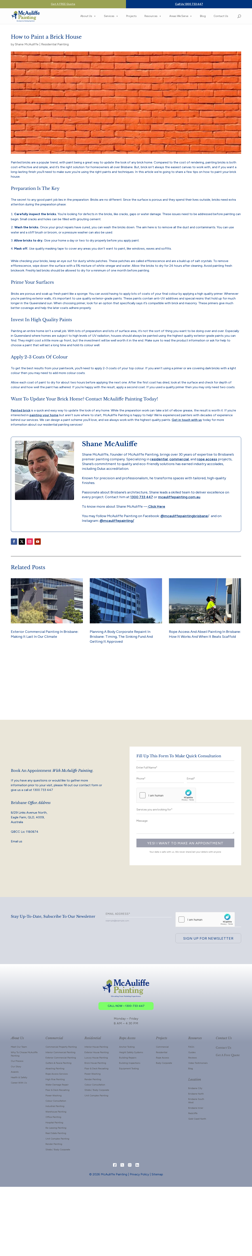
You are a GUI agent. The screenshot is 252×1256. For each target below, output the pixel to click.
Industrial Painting (54, 1106)
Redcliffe (192, 1113)
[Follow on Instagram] (30, 541)
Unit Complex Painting (57, 1138)
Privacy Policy (139, 1174)
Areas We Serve (178, 16)
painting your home (44, 415)
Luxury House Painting (96, 1057)
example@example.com (117, 920)
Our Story (16, 1066)
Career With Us (19, 1082)
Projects (131, 16)
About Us (86, 16)
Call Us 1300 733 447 (189, 4)
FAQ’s (191, 1046)
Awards (15, 1071)
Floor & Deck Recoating (57, 1090)
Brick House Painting (95, 1063)
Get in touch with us (187, 420)
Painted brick (20, 410)
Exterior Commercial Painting (60, 1057)
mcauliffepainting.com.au (179, 497)
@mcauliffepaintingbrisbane (184, 516)
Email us (16, 841)
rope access (207, 459)
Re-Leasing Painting (55, 1127)
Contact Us (221, 16)
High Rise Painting (55, 1079)
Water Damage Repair (57, 1084)
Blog (203, 16)
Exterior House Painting (96, 1052)
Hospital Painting (54, 1122)
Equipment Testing (129, 1068)
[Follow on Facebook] (14, 541)
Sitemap (157, 1174)
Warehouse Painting (55, 1111)
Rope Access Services (56, 1073)
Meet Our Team (19, 1046)
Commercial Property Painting (61, 1046)
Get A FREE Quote (63, 4)
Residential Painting (55, 44)
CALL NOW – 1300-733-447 (126, 1006)
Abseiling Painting (54, 1068)
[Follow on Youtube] (37, 541)
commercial (179, 459)
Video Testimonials (198, 1063)
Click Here (156, 506)
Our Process (17, 1061)
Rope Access (162, 1057)
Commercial (162, 1046)
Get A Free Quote (228, 1055)
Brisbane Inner (195, 1108)
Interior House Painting (96, 1046)
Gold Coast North (197, 1118)
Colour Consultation (55, 1100)
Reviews (192, 1057)
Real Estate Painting (55, 1133)
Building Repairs (127, 1057)
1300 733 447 (141, 497)
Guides (191, 1052)
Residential (161, 1052)
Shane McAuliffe (27, 44)
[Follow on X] (22, 541)
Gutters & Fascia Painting (58, 1063)
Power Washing (53, 1095)
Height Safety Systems (131, 1052)
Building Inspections (129, 1063)
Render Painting (53, 1144)
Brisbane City (195, 1088)
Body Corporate (164, 1063)
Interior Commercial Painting (60, 1052)
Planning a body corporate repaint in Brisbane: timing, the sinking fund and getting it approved (121, 636)
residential (159, 459)
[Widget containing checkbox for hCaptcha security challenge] (166, 795)
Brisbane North (196, 1093)
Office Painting (53, 1117)
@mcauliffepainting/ (117, 520)
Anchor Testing (127, 1046)
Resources (151, 16)
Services (109, 16)
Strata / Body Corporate (57, 1149)
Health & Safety (19, 1077)
